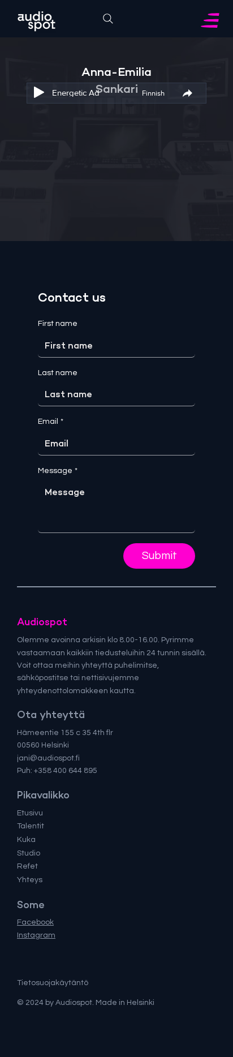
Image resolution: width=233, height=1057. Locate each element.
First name (57, 324)
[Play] (39, 92)
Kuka (26, 840)
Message (57, 471)
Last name (57, 373)
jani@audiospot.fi (48, 758)
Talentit (30, 826)
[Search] (108, 19)
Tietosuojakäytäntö (52, 983)
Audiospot (42, 622)
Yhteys (29, 880)
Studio (28, 853)
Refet (27, 866)
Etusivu (30, 813)
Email (50, 422)
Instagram (36, 935)
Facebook (35, 922)
